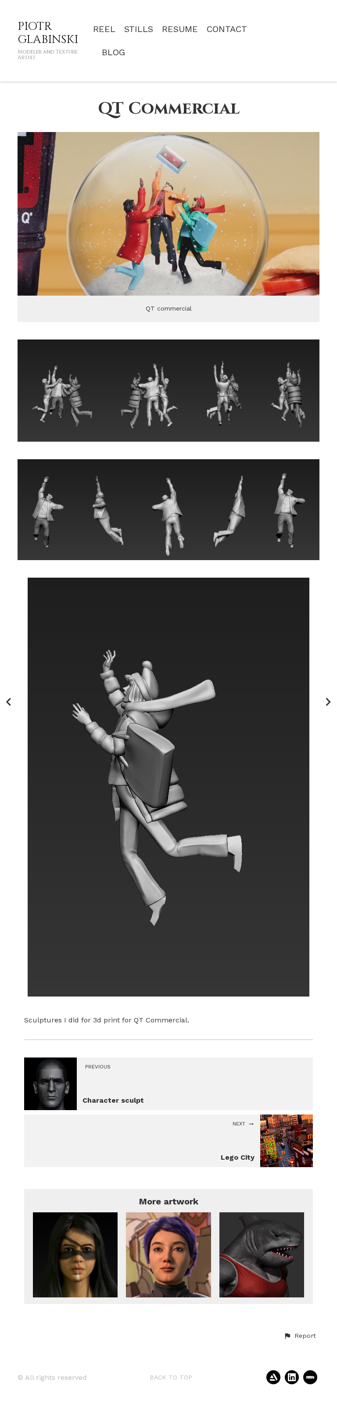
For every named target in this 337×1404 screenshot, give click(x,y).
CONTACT (227, 29)
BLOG (113, 52)
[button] (299, 1336)
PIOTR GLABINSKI (48, 33)
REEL (104, 29)
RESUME (180, 29)
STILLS (138, 29)
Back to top (171, 1377)
